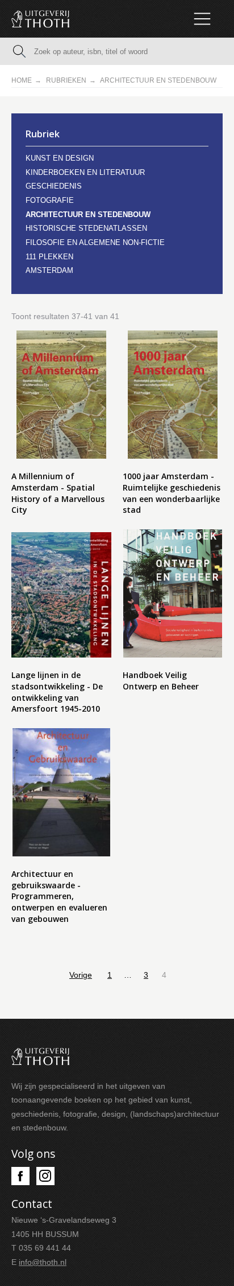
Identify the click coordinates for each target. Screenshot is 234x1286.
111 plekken (49, 256)
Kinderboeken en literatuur (85, 172)
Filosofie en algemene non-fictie (95, 242)
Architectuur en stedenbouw (88, 214)
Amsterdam (49, 270)
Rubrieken (66, 80)
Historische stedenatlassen (86, 228)
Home (21, 80)
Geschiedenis (54, 186)
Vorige (80, 974)
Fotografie (50, 200)
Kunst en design (60, 158)
